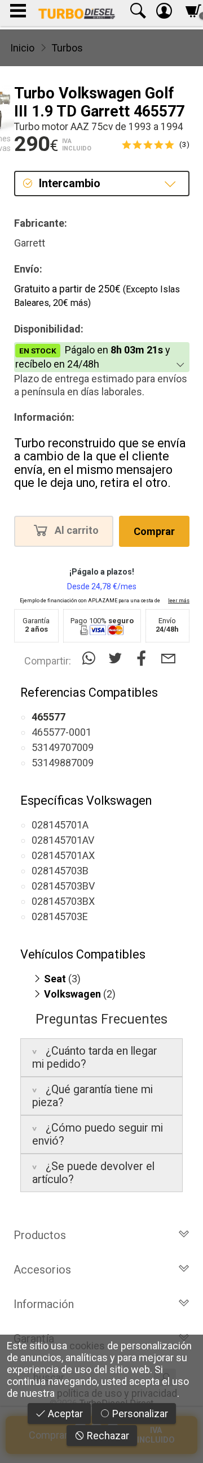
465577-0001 (61, 732)
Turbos (67, 48)
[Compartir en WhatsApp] (91, 658)
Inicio (22, 48)
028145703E (60, 916)
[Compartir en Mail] (168, 658)
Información (44, 1304)
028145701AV (63, 840)
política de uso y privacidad (117, 1393)
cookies (87, 1346)
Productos (40, 1235)
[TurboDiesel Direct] (76, 13)
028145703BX (63, 901)
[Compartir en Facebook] (144, 658)
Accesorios (42, 1269)
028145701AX (63, 855)
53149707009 (63, 747)
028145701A (60, 825)
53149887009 (63, 763)
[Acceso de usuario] (164, 13)
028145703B (60, 871)
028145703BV (63, 886)
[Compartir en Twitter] (118, 658)
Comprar (154, 531)
